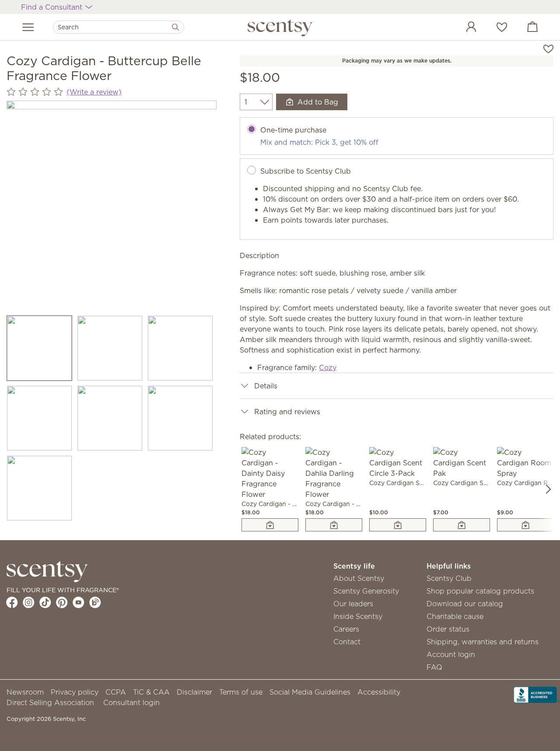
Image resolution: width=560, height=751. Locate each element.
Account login (451, 654)
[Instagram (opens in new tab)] (28, 602)
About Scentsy (358, 578)
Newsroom (25, 692)
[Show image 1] (40, 348)
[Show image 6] (180, 418)
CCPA (115, 692)
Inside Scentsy (357, 616)
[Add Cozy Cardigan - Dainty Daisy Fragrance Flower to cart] (270, 524)
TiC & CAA (151, 692)
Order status (448, 629)
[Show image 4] (40, 418)
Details (265, 386)
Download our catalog (465, 603)
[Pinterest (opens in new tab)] (62, 602)
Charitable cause (455, 616)
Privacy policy (74, 692)
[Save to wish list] (548, 48)
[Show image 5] (110, 418)
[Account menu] (462, 28)
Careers (346, 629)
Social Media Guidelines (310, 692)
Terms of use (240, 692)
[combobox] (118, 27)
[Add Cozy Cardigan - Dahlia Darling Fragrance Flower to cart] (333, 524)
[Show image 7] (40, 488)
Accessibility (378, 692)
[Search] (175, 27)
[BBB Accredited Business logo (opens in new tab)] (537, 694)
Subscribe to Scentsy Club (305, 171)
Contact (346, 641)
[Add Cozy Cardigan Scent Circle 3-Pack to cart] (397, 524)
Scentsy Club (449, 578)
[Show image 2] (110, 348)
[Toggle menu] (28, 27)
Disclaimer (194, 692)
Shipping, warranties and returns (483, 641)
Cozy (327, 367)
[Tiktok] (45, 602)
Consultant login (131, 702)
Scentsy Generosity (366, 591)
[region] (112, 206)
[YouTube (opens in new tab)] (78, 602)
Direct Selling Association (50, 702)
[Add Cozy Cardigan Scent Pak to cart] (461, 524)
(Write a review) (94, 92)
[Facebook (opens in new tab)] (12, 602)
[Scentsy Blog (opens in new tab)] (95, 602)
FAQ (434, 667)
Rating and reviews (287, 411)
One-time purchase (293, 130)
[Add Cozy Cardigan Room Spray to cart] (525, 524)
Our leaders (353, 603)
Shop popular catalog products (480, 591)
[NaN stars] (35, 91)
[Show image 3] (180, 348)
